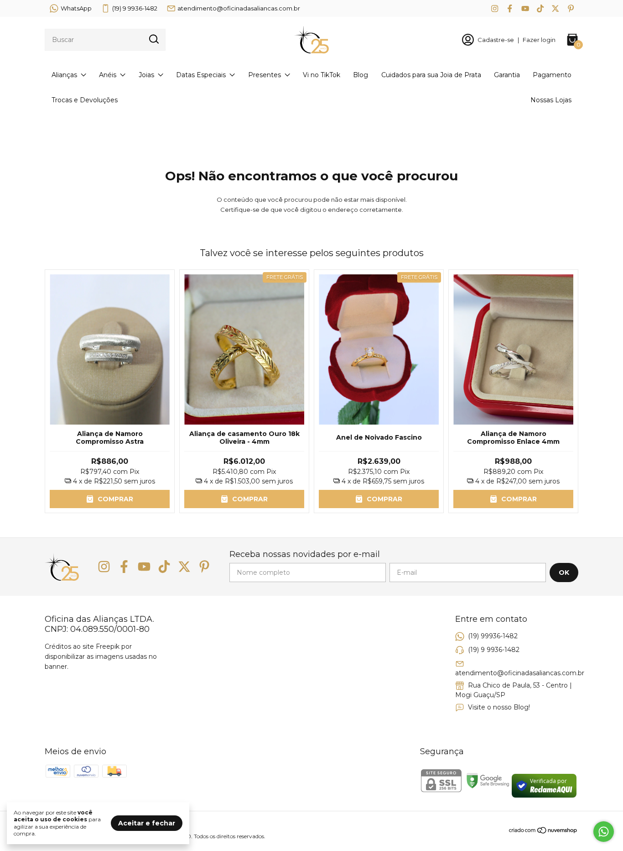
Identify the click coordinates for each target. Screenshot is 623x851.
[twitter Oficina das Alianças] (555, 8)
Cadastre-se (496, 39)
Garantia (507, 75)
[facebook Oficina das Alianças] (509, 8)
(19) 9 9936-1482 (134, 8)
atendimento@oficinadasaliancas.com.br (238, 8)
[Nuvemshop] (543, 832)
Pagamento (552, 75)
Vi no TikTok (321, 75)
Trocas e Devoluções (85, 100)
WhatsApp (76, 8)
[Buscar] (153, 39)
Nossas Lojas (550, 100)
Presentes (264, 75)
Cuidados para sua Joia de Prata (431, 75)
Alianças (64, 75)
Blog (360, 75)
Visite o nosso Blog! (499, 707)
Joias (146, 75)
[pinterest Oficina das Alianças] (570, 8)
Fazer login (539, 39)
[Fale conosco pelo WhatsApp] (603, 831)
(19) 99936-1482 (493, 636)
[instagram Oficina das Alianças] (494, 8)
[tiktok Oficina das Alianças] (540, 8)
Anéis (107, 75)
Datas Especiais (201, 75)
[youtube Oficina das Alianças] (525, 8)
